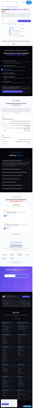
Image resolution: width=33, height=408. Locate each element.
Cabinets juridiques (5, 355)
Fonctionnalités (4, 325)
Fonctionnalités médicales (21, 350)
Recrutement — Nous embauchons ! (22, 394)
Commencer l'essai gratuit (21, 275)
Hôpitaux (19, 353)
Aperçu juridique (5, 349)
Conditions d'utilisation (20, 406)
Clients (3, 394)
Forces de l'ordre (5, 350)
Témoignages (4, 395)
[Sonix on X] (15, 319)
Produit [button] (3, 1)
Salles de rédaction (5, 340)
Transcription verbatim (5, 329)
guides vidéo (18, 297)
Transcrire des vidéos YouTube (22, 329)
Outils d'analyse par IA (21, 325)
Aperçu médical (20, 349)
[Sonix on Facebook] (13, 319)
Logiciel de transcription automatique (7, 326)
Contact (19, 397)
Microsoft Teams (20, 368)
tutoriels (14, 297)
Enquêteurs (4, 359)
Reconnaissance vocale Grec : (11, 15)
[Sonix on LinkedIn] (17, 319)
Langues (4, 379)
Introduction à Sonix (5, 383)
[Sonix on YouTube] (20, 319)
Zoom (18, 367)
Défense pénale (5, 353)
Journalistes (19, 337)
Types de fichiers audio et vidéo (6, 380)
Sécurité (19, 398)
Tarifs (20, 1)
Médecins (19, 352)
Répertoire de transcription (6, 386)
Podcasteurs (19, 340)
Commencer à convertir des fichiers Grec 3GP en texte (12, 91)
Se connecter (23, 2)
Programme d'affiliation (5, 371)
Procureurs (4, 352)
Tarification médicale (20, 355)
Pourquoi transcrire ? (20, 383)
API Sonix (4, 367)
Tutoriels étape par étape (21, 382)
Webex (19, 371)
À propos (19, 392)
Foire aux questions (20, 380)
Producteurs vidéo (20, 341)
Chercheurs (19, 338)
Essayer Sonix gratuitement (29, 2)
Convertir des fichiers (17, 2)
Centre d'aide (11, 297)
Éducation (4, 338)
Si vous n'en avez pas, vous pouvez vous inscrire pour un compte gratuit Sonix (15, 62)
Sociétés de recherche (5, 341)
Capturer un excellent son (21, 385)
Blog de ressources (5, 385)
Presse (19, 395)
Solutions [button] (7, 1)
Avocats (4, 356)
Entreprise (4, 337)
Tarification (4, 392)
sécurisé (16, 316)
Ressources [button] (12, 1)
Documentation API (5, 368)
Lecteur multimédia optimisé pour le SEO (23, 326)
